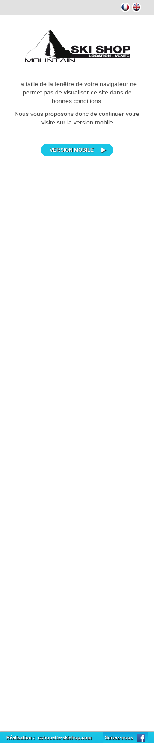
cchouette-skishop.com (65, 737)
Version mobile (72, 150)
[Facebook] (141, 737)
